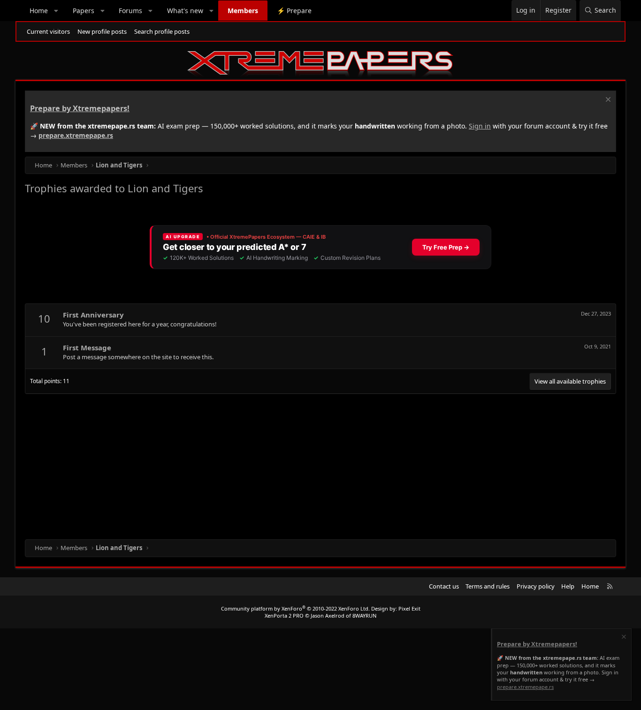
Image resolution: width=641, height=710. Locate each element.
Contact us (444, 586)
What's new (185, 10)
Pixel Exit (409, 608)
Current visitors (48, 31)
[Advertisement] (306, 464)
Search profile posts (162, 31)
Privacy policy (536, 586)
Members (243, 10)
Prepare (294, 10)
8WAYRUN (364, 615)
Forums (130, 10)
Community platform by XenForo (295, 608)
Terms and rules (487, 586)
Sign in (480, 125)
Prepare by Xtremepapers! (80, 108)
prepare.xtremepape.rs (75, 135)
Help (567, 586)
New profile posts (102, 31)
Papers (83, 10)
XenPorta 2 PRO (284, 615)
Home (39, 10)
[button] (56, 10)
